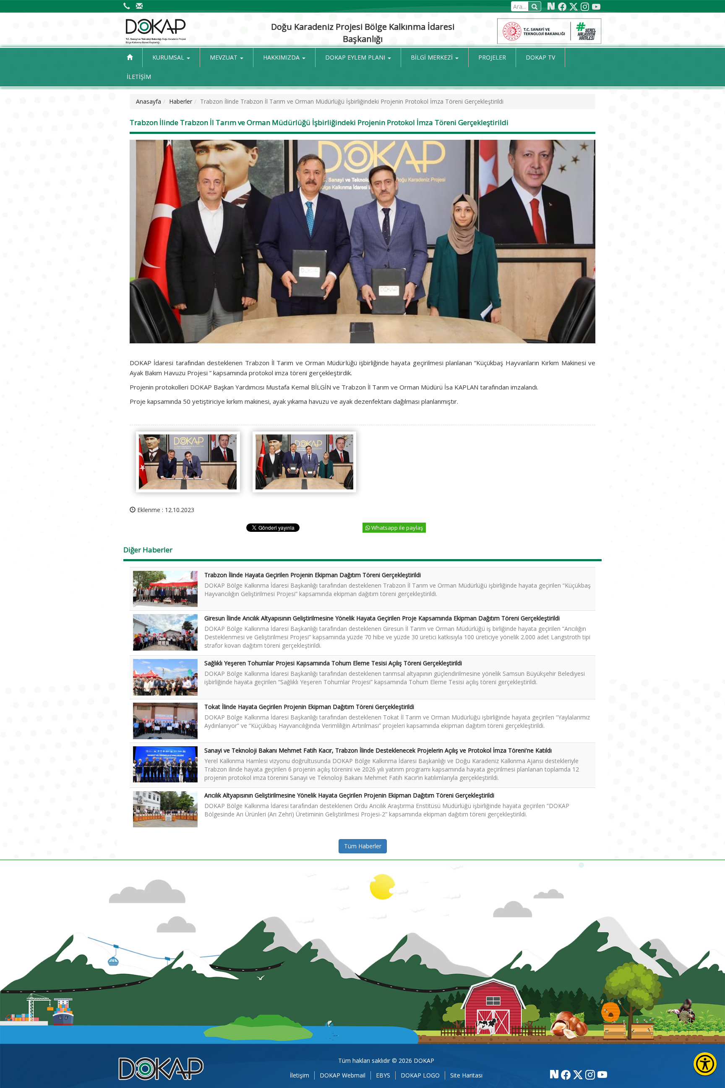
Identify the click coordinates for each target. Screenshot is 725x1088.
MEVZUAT (224, 57)
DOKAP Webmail (342, 1075)
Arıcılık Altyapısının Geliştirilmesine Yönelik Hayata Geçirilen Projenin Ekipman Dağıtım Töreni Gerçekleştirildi (349, 795)
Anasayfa (148, 101)
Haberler (180, 101)
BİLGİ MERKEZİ (432, 57)
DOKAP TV (540, 57)
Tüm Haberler (362, 846)
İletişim (299, 1075)
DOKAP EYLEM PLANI (356, 57)
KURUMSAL (169, 57)
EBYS (383, 1075)
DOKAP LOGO (420, 1075)
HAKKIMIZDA (282, 57)
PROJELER (492, 57)
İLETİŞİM (139, 77)
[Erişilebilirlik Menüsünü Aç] (705, 1063)
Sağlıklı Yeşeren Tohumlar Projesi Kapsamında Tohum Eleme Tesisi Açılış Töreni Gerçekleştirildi (333, 663)
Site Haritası (466, 1075)
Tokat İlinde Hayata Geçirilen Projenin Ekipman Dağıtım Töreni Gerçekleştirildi (309, 707)
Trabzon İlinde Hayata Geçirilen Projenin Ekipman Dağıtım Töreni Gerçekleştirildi (312, 575)
